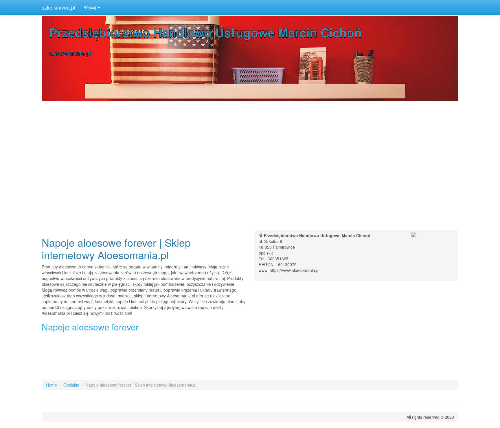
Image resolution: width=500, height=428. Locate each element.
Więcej (90, 7)
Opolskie (71, 385)
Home (51, 385)
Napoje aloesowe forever (90, 327)
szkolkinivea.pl (58, 7)
